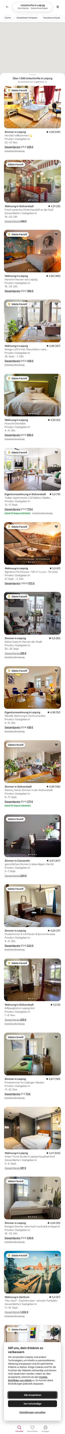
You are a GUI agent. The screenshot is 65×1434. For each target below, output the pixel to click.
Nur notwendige (32, 1403)
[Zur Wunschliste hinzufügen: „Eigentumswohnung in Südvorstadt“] (56, 452)
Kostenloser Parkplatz (27, 17)
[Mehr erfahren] (46, 82)
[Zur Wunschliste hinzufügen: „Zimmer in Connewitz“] (56, 818)
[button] (12, 147)
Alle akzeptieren (32, 1395)
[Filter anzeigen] (57, 6)
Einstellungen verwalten (33, 1412)
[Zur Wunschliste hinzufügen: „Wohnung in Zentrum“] (56, 1255)
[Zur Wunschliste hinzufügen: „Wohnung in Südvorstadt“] (56, 164)
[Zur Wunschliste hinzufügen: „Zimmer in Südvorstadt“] (56, 744)
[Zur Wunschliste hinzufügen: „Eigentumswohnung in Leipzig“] (56, 670)
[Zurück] (7, 6)
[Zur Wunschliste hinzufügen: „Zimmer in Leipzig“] (56, 90)
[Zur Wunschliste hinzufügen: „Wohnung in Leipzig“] (56, 234)
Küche (8, 17)
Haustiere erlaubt (51, 17)
